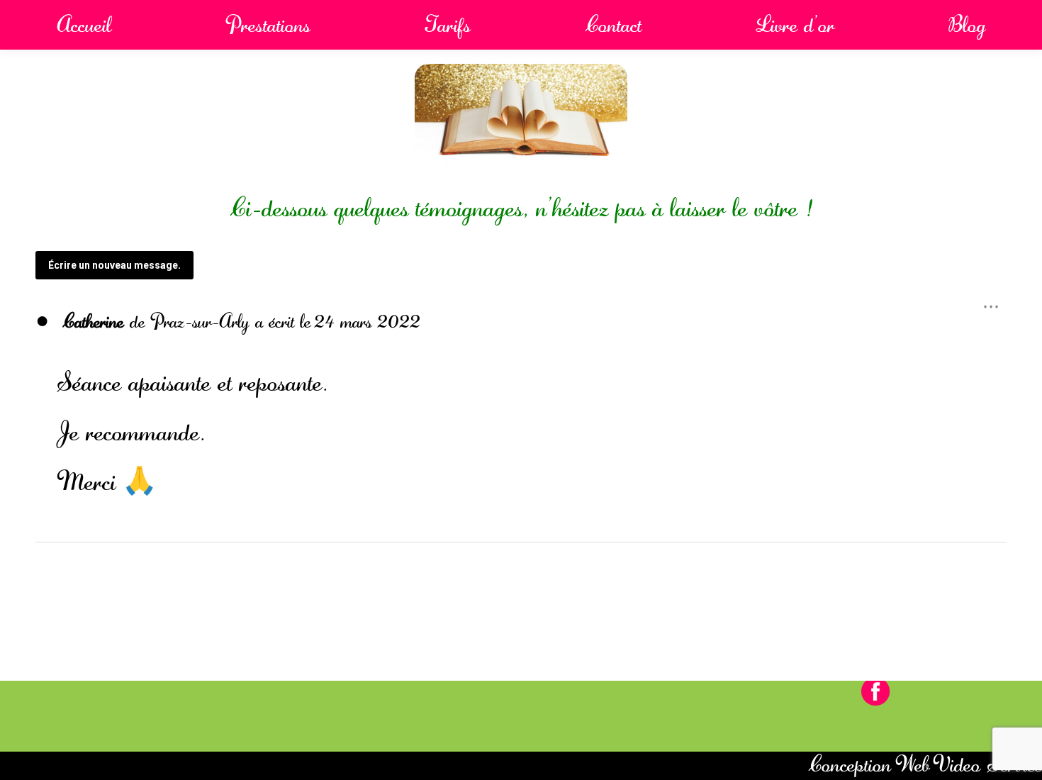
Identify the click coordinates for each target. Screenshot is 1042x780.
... (994, 300)
